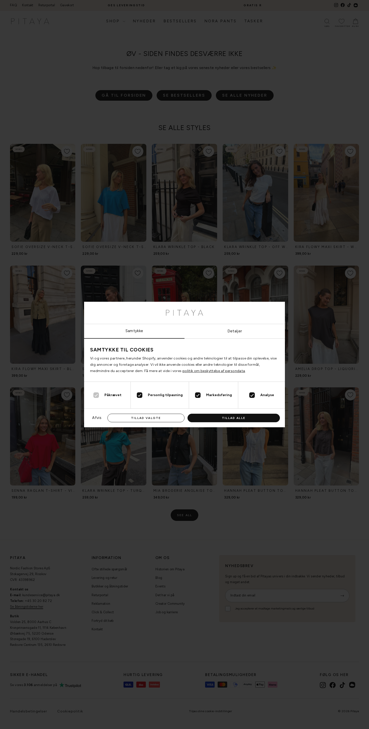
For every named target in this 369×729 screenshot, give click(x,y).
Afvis (96, 417)
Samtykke (134, 331)
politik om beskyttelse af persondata (213, 371)
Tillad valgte (146, 418)
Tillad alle (233, 418)
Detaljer (234, 331)
